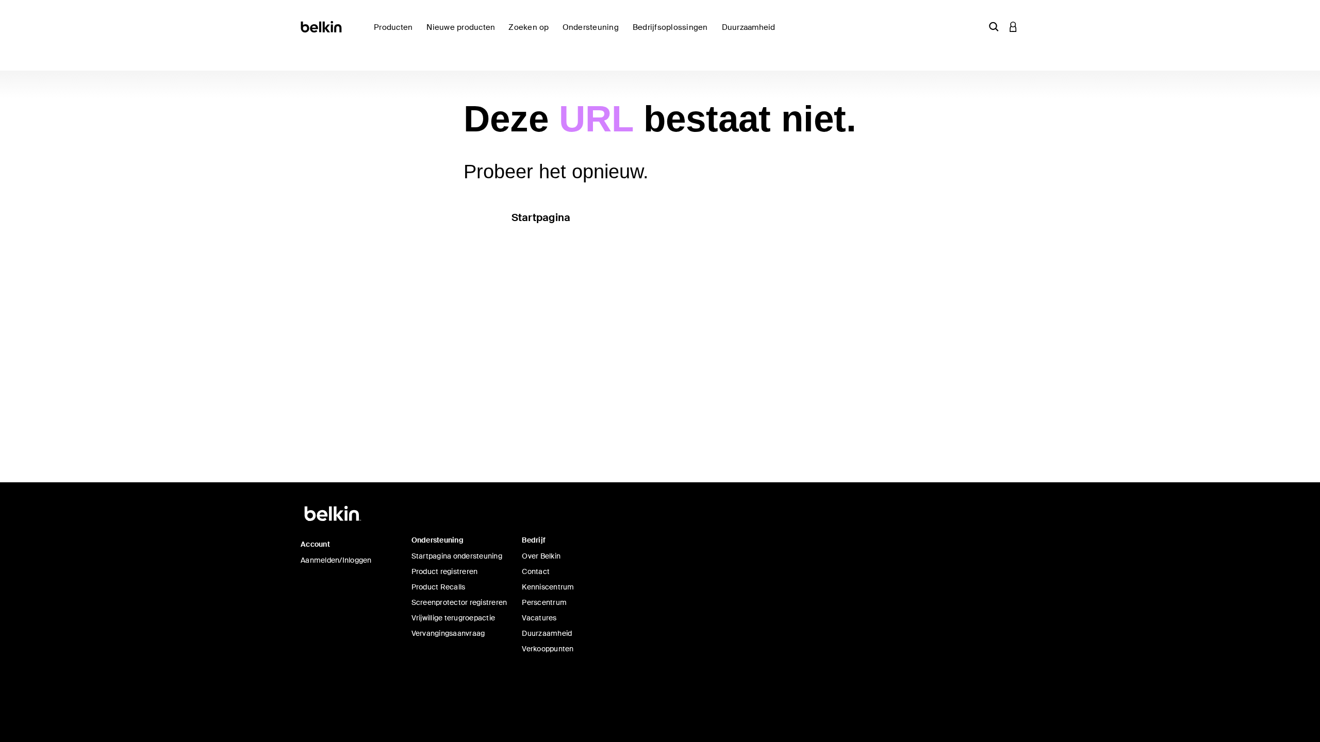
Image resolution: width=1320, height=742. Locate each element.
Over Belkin (541, 556)
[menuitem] (463, 33)
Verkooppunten (547, 648)
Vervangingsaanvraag (448, 633)
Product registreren (444, 571)
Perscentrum (544, 602)
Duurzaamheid (547, 633)
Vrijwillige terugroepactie (453, 617)
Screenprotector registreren (459, 602)
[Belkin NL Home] (322, 26)
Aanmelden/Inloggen (336, 560)
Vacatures (539, 617)
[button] (993, 26)
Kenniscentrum (548, 587)
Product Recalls (438, 587)
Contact (536, 571)
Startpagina (541, 217)
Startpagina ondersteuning (456, 556)
